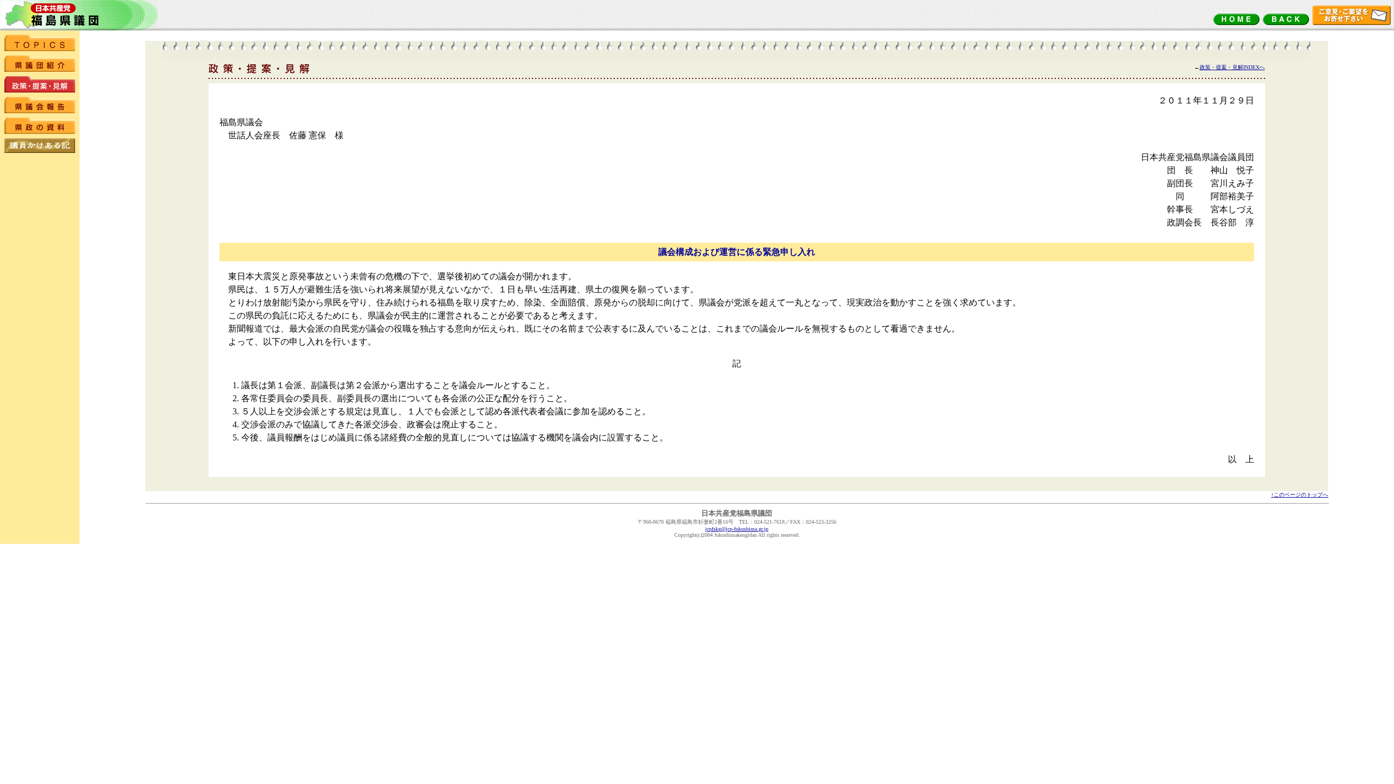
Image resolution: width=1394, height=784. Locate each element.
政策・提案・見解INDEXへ (1232, 67)
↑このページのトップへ (1299, 495)
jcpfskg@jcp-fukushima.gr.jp (736, 529)
